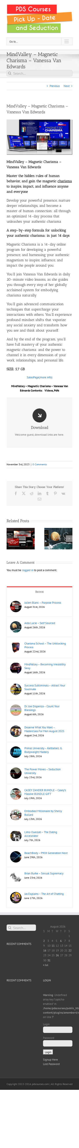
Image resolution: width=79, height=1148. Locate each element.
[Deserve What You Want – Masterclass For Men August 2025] (16, 727)
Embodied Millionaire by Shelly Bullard (43, 813)
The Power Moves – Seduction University (42, 771)
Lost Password (51, 1064)
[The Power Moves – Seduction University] (16, 769)
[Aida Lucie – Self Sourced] (16, 623)
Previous (55, 86)
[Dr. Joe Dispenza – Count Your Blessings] (16, 706)
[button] (10, 538)
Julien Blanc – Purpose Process (42, 603)
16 (44, 950)
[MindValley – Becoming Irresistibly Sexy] (16, 664)
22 (70, 950)
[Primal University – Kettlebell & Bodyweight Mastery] (16, 748)
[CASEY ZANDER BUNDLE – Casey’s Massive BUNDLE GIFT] (16, 790)
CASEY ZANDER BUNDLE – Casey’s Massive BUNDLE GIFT (45, 792)
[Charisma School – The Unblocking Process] (16, 644)
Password (48, 1038)
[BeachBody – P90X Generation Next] (16, 853)
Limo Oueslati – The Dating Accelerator (40, 834)
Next (67, 86)
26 (57, 955)
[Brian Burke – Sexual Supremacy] (16, 873)
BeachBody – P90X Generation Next (46, 853)
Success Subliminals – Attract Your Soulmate (44, 687)
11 (53, 946)
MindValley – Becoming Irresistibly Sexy (45, 666)
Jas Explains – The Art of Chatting (44, 894)
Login (46, 1024)
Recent (39, 591)
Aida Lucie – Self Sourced (39, 623)
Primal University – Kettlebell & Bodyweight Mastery (43, 750)
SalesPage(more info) (39, 377)
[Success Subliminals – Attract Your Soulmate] (16, 686)
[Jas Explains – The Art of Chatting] (16, 894)
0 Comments (39, 464)
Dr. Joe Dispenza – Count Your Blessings (41, 708)
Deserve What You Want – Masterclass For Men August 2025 (44, 729)
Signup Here (50, 1059)
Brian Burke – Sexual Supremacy (43, 873)
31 (48, 960)
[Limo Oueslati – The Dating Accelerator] (16, 832)
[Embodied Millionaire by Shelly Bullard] (16, 811)
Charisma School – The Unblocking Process (45, 645)
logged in (27, 570)
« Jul (45, 965)
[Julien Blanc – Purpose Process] (16, 603)
